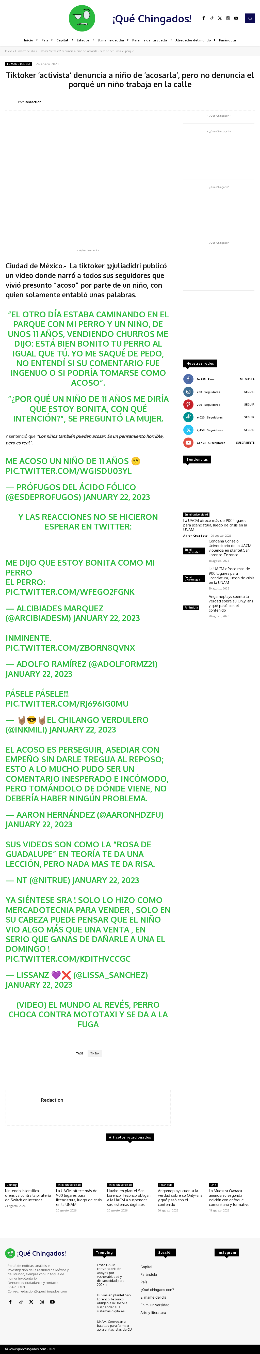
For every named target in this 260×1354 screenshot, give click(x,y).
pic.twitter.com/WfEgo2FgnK (70, 591)
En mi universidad (196, 514)
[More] (249, 102)
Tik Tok (95, 1053)
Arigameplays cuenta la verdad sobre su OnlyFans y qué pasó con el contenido (231, 603)
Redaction (33, 102)
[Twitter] (220, 18)
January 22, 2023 (116, 497)
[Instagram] (228, 18)
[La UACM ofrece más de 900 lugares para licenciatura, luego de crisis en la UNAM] (218, 490)
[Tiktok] (212, 18)
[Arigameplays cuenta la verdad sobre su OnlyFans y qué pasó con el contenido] (194, 602)
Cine (213, 1185)
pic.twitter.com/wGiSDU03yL (69, 470)
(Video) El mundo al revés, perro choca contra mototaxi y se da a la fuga (88, 1014)
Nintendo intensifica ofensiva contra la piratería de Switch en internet (28, 1195)
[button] (250, 18)
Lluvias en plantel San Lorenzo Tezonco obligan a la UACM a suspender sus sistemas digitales (129, 1197)
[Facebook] (204, 18)
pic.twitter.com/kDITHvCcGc (68, 958)
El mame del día (25, 51)
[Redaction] (11, 102)
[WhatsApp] (226, 102)
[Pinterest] (214, 102)
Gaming (12, 1185)
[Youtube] (236, 18)
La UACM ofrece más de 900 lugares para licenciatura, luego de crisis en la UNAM (215, 525)
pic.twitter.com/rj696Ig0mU (67, 703)
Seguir (249, 392)
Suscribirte (245, 442)
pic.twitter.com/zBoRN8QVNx (70, 647)
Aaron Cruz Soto (195, 535)
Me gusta (247, 379)
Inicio (8, 51)
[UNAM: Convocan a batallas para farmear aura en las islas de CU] (84, 1326)
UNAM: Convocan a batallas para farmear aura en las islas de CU (114, 1325)
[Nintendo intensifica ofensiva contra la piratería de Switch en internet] (28, 1164)
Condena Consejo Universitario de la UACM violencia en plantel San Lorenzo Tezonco (230, 548)
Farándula (191, 607)
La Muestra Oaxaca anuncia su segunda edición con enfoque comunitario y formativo (229, 1197)
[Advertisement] (218, 327)
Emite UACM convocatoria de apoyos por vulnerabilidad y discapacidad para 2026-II (110, 1275)
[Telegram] (238, 102)
